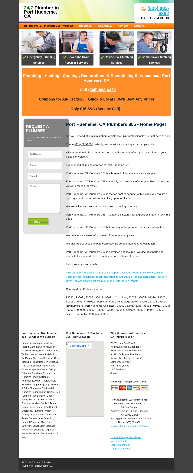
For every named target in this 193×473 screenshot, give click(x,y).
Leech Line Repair (108, 272)
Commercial (105, 25)
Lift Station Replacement (134, 276)
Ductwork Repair (129, 272)
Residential (85, 25)
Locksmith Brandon (120, 445)
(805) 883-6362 (102, 90)
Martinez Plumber (119, 441)
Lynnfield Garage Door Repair (125, 437)
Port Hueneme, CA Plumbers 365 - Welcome (47, 25)
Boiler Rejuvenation (107, 276)
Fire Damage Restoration (81, 272)
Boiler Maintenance (100, 280)
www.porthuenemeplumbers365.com (130, 426)
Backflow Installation (152, 272)
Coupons (139, 25)
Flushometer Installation (80, 276)
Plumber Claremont (120, 448)
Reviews (123, 25)
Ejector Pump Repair (125, 280)
